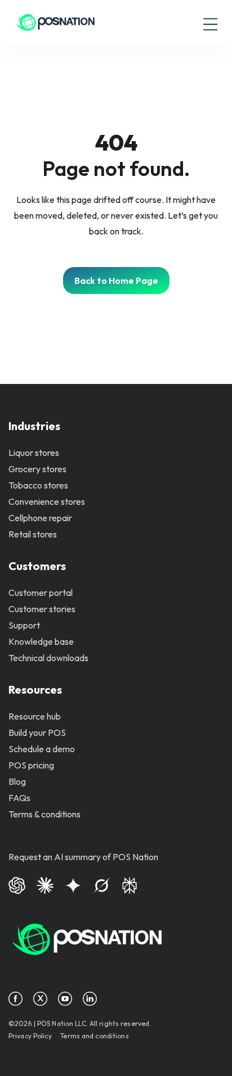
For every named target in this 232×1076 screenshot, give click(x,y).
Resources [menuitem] (35, 689)
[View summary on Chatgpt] (16, 884)
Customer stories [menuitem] (41, 608)
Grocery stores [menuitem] (37, 468)
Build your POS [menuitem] (37, 732)
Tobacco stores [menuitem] (38, 485)
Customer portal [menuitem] (40, 592)
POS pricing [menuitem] (31, 765)
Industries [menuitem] (34, 426)
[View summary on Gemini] (73, 884)
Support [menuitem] (24, 625)
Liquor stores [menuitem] (33, 452)
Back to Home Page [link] (116, 280)
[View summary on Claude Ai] (45, 884)
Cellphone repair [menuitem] (40, 517)
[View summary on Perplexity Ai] (129, 884)
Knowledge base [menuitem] (41, 641)
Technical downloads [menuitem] (48, 657)
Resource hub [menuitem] (34, 716)
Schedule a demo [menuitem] (41, 748)
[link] (55, 23)
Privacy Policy (30, 1036)
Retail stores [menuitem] (32, 534)
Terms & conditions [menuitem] (44, 814)
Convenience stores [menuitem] (46, 501)
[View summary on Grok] (101, 884)
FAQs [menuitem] (19, 797)
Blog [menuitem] (17, 781)
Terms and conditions (94, 1036)
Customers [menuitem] (37, 566)
